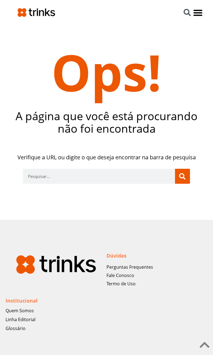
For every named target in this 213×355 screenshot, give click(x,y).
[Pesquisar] (182, 176)
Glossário (16, 328)
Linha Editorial (21, 319)
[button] (198, 12)
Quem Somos (20, 311)
